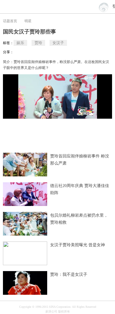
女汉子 (58, 43)
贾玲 (38, 43)
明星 (28, 21)
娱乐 (20, 43)
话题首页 (10, 21)
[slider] (57, 104)
